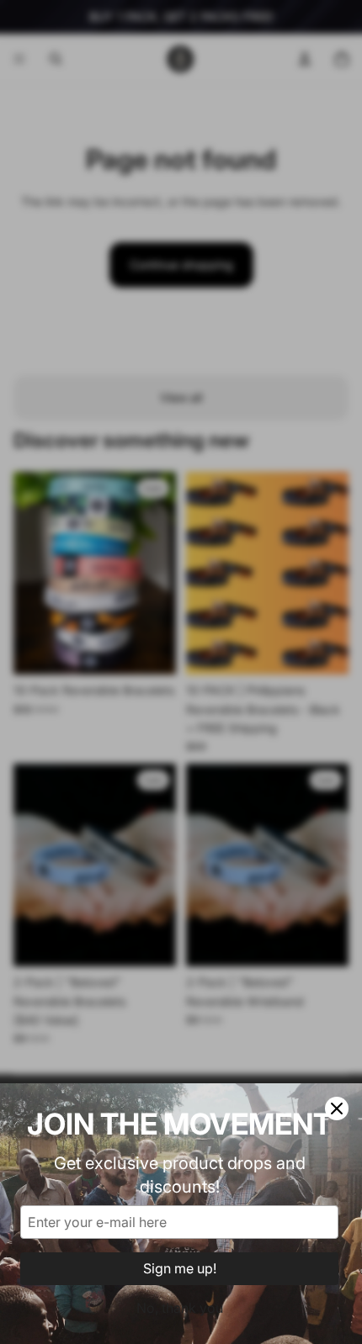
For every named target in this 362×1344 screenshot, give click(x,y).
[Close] (337, 1108)
